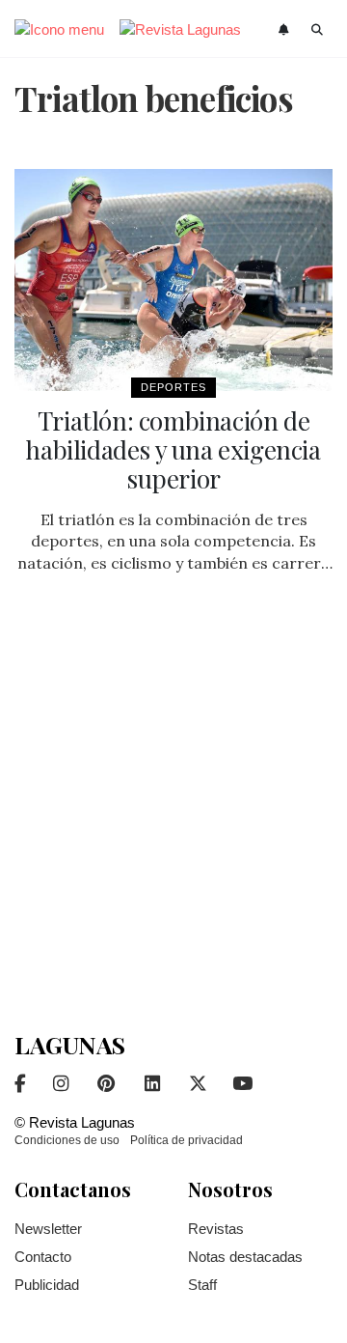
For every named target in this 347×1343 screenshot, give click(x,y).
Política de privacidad (186, 1140)
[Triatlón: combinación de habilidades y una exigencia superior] (173, 280)
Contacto (42, 1256)
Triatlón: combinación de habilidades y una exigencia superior (173, 449)
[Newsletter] (286, 30)
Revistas (216, 1228)
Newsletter (48, 1228)
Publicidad (46, 1284)
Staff (202, 1284)
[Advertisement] (173, 809)
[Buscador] (317, 30)
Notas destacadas (245, 1256)
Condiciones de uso (67, 1140)
